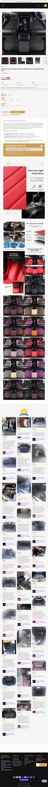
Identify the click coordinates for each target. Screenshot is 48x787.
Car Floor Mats (16, 759)
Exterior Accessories (17, 762)
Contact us (26, 759)
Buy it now (17, 112)
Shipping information (15, 114)
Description (5, 114)
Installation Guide (16, 765)
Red (7, 99)
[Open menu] (45, 5)
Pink (8, 107)
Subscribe (43, 764)
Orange (3, 107)
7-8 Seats (9, 95)
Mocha (10, 101)
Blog (25, 764)
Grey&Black (4, 101)
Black (3, 99)
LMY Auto (3, 66)
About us (26, 758)
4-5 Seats (4, 95)
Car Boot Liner (16, 758)
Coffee (11, 105)
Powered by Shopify (26, 785)
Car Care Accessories (17, 764)
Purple (18, 99)
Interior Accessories (17, 761)
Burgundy (16, 105)
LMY (22, 785)
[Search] (37, 5)
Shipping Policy (27, 762)
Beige (22, 105)
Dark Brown (12, 99)
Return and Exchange (28, 761)
